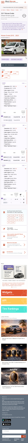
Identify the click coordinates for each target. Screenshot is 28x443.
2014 (13, 220)
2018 (13, 217)
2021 (17, 215)
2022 (13, 215)
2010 (13, 222)
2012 (21, 220)
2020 (21, 215)
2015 (9, 220)
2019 (9, 217)
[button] (14, 7)
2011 (9, 222)
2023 (9, 215)
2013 (17, 220)
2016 (21, 217)
